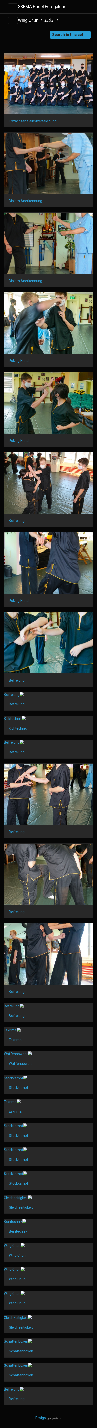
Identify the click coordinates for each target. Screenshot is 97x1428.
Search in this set (68, 34)
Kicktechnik (18, 728)
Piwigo (40, 1418)
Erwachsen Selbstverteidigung (33, 121)
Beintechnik (18, 1231)
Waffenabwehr (21, 1064)
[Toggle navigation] (13, 6)
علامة (49, 20)
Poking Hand (19, 361)
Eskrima (15, 1040)
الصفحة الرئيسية (62, 20)
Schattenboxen (21, 1351)
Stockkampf (18, 1088)
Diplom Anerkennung (25, 201)
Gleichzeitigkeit (21, 1207)
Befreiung (17, 521)
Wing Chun (28, 20)
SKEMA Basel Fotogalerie (42, 6)
